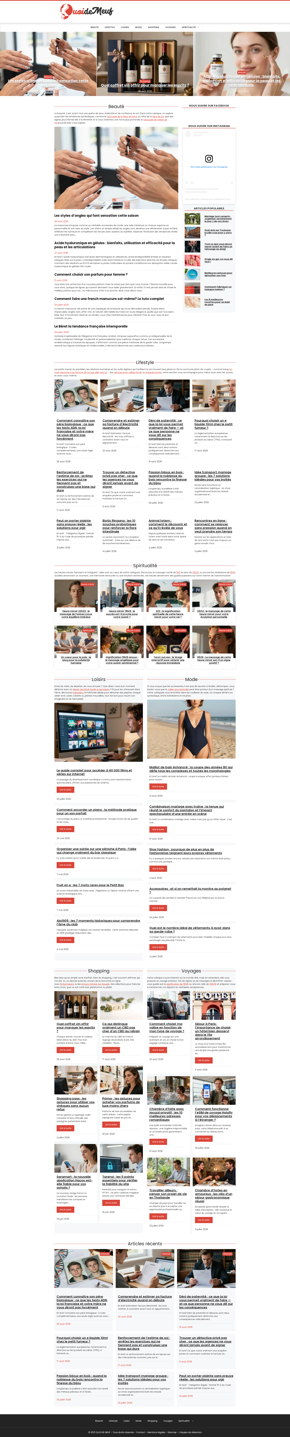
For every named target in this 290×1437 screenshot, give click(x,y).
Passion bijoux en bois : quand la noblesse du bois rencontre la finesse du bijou (168, 477)
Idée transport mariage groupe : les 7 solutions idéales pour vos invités (213, 476)
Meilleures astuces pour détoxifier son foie (218, 274)
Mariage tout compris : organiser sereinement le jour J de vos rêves (218, 219)
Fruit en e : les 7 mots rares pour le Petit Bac (90, 885)
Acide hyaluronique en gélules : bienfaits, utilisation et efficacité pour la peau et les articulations (241, 81)
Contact (140, 1432)
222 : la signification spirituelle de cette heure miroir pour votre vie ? (168, 614)
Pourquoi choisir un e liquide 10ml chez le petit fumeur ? (214, 424)
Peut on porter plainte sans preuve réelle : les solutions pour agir (74, 524)
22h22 (195, 572)
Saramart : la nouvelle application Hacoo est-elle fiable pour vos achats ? (75, 1182)
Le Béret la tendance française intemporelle (90, 326)
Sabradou (78, 692)
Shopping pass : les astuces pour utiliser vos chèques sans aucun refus (76, 1103)
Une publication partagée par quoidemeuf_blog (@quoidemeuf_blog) (218, 199)
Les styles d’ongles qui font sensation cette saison (48, 83)
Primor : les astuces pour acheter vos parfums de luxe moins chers (121, 1102)
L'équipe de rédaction (190, 1432)
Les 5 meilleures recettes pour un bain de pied (217, 302)
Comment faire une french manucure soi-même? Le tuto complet (109, 298)
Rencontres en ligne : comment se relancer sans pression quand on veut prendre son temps (213, 526)
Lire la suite (65, 789)
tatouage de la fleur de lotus (122, 116)
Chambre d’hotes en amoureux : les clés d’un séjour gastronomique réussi (213, 1195)
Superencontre (154, 372)
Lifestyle (110, 27)
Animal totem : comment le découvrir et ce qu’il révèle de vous (168, 524)
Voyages (170, 27)
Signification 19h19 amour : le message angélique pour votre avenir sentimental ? (122, 660)
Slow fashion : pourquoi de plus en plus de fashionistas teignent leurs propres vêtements (185, 851)
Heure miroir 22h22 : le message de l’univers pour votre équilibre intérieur (76, 614)
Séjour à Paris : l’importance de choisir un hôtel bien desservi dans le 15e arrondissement (213, 1031)
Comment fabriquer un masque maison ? (218, 288)
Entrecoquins (67, 984)
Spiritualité (189, 27)
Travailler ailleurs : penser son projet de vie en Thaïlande (168, 1194)
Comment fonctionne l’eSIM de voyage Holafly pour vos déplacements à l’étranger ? (214, 1114)
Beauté (94, 27)
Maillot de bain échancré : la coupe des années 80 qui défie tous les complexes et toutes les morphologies (191, 769)
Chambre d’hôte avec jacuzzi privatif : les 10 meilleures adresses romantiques (166, 1114)
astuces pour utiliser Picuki (128, 372)
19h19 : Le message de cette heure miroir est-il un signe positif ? (214, 660)
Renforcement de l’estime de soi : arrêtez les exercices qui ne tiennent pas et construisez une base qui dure (76, 481)
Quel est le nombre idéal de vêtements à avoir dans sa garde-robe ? (189, 930)
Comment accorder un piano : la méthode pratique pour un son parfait (97, 811)
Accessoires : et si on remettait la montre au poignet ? (190, 890)
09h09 (212, 984)
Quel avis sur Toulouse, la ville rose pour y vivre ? (218, 233)
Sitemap (172, 1432)
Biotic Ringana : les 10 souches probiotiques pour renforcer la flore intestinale (120, 526)
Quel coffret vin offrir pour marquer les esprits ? (145, 85)
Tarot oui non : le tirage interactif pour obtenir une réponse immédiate (167, 660)
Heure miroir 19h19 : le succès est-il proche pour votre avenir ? (122, 614)
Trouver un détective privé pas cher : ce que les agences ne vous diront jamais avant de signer (120, 479)
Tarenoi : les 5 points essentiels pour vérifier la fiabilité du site (120, 1180)
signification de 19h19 (177, 984)
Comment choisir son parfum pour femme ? (91, 274)
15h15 (232, 572)
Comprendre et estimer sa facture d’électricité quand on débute (121, 424)
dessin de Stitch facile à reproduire (91, 689)
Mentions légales (156, 1432)
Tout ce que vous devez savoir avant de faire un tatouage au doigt (218, 247)
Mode (138, 27)
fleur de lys (158, 116)
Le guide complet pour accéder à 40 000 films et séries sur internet (94, 772)
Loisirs (125, 27)
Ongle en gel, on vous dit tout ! (219, 260)
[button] (193, 1421)
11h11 (178, 572)
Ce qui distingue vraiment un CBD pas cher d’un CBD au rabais (121, 1027)
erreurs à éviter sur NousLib (95, 984)
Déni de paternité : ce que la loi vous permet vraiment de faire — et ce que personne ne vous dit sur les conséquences (166, 429)
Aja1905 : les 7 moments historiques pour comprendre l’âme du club (98, 922)
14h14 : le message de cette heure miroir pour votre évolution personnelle (214, 614)
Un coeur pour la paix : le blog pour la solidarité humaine (76, 660)
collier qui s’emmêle (178, 689)
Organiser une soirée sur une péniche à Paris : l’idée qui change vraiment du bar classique (96, 851)
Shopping (153, 27)
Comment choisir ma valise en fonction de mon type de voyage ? (166, 1027)
